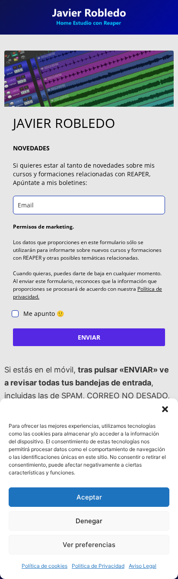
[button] (165, 409)
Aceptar (89, 497)
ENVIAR (89, 337)
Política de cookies (44, 566)
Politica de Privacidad (98, 566)
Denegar (89, 521)
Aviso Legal (142, 566)
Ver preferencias (89, 545)
